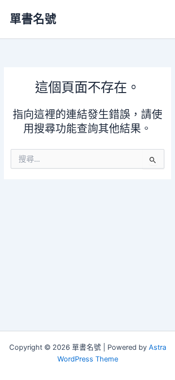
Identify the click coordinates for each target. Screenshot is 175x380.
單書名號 (33, 19)
